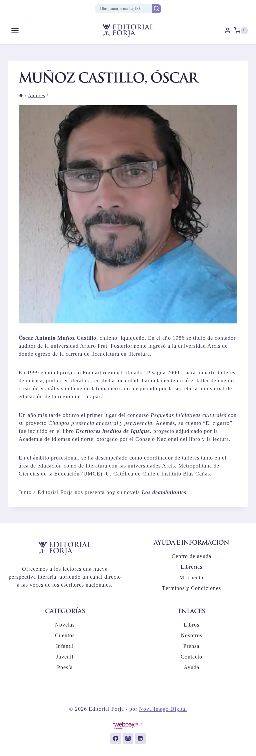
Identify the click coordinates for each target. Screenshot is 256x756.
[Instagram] (128, 738)
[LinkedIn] (140, 738)
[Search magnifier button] (156, 8)
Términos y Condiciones (191, 588)
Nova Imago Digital (163, 709)
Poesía (65, 667)
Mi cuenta (191, 577)
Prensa (191, 646)
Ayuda (191, 667)
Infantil (65, 646)
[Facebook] (115, 738)
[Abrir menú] (15, 30)
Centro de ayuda (191, 556)
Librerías (191, 567)
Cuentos (65, 635)
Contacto (191, 657)
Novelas (65, 625)
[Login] (227, 30)
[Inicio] (21, 95)
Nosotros (191, 635)
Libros (191, 625)
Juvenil (64, 657)
